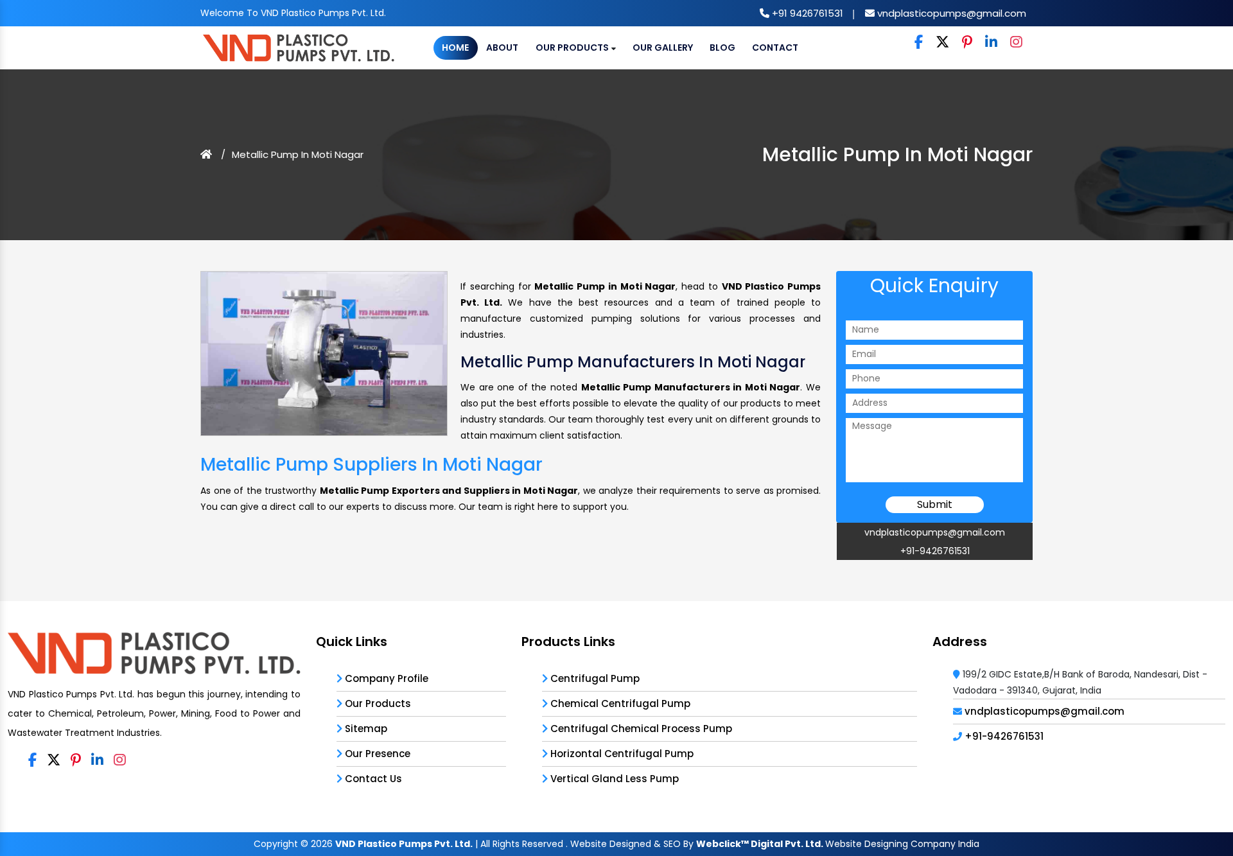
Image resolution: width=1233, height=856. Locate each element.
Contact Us (372, 778)
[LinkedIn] (991, 42)
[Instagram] (1016, 42)
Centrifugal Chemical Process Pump (640, 728)
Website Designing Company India (902, 843)
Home (455, 47)
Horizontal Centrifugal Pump (621, 753)
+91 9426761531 (806, 13)
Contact (775, 47)
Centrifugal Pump (594, 678)
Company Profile (385, 678)
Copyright (276, 843)
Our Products (573, 47)
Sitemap (364, 728)
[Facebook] (918, 42)
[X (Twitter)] (942, 42)
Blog (722, 47)
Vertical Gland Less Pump (613, 778)
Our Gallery (663, 47)
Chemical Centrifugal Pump (619, 703)
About (502, 47)
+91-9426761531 (935, 551)
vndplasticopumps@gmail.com (950, 13)
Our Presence (376, 753)
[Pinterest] (967, 42)
